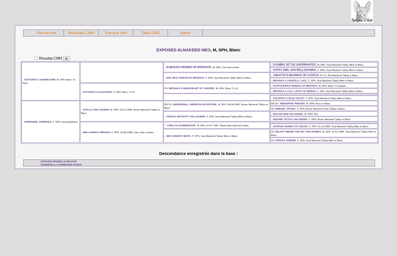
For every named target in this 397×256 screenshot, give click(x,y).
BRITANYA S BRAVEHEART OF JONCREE (192, 88)
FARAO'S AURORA (285, 140)
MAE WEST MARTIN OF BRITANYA (185, 78)
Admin (185, 33)
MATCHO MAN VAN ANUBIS (288, 114)
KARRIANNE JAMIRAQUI (37, 122)
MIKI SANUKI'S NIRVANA (96, 132)
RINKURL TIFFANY (285, 108)
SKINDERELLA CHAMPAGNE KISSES (61, 164)
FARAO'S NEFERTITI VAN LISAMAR (185, 116)
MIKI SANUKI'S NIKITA (178, 136)
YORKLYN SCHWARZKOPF (181, 125)
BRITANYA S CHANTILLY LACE (290, 80)
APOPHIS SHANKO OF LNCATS (290, 126)
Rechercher (47, 33)
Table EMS (150, 33)
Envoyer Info (116, 33)
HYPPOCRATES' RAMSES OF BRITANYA (295, 86)
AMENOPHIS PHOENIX (292, 103)
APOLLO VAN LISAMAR (96, 109)
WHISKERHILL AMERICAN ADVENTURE (195, 104)
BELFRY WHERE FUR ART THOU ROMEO (298, 131)
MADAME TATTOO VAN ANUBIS (290, 119)
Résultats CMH (81, 33)
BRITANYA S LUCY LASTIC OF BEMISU (294, 91)
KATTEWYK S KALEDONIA (97, 92)
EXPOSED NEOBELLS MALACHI (59, 161)
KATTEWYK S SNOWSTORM (39, 79)
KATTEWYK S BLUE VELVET (288, 98)
